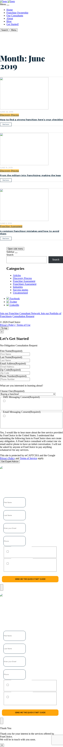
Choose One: (12, 391)
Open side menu (15, 249)
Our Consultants (14, 15)
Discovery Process (9, 115)
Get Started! (12, 24)
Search (9, 254)
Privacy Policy (7, 458)
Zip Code (10, 369)
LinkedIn (14, 305)
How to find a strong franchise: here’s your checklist (31, 119)
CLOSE (1, 587)
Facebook (14, 298)
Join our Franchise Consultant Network (20, 313)
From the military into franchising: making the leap (30, 175)
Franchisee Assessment (24, 284)
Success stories (20, 289)
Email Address (13, 363)
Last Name (11, 357)
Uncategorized (20, 292)
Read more (6, 124)
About (9, 18)
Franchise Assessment (11, 226)
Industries (18, 287)
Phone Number (13, 376)
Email (5, 522)
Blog (8, 21)
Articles (17, 275)
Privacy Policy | (8, 325)
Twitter (13, 301)
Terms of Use (23, 325)
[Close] (8, 5)
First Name (11, 351)
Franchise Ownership (17, 12)
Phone (6, 535)
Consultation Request (23, 316)
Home (9, 9)
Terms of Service (28, 458)
